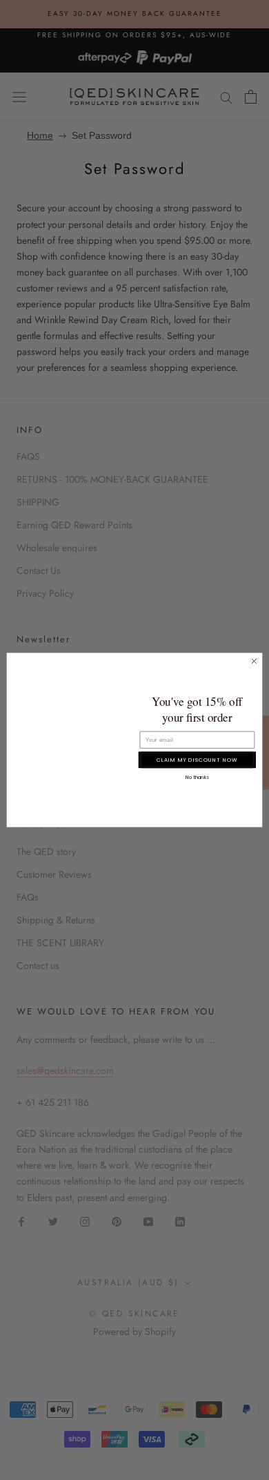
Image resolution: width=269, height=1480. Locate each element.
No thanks (197, 776)
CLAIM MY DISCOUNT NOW (197, 759)
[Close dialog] (254, 661)
